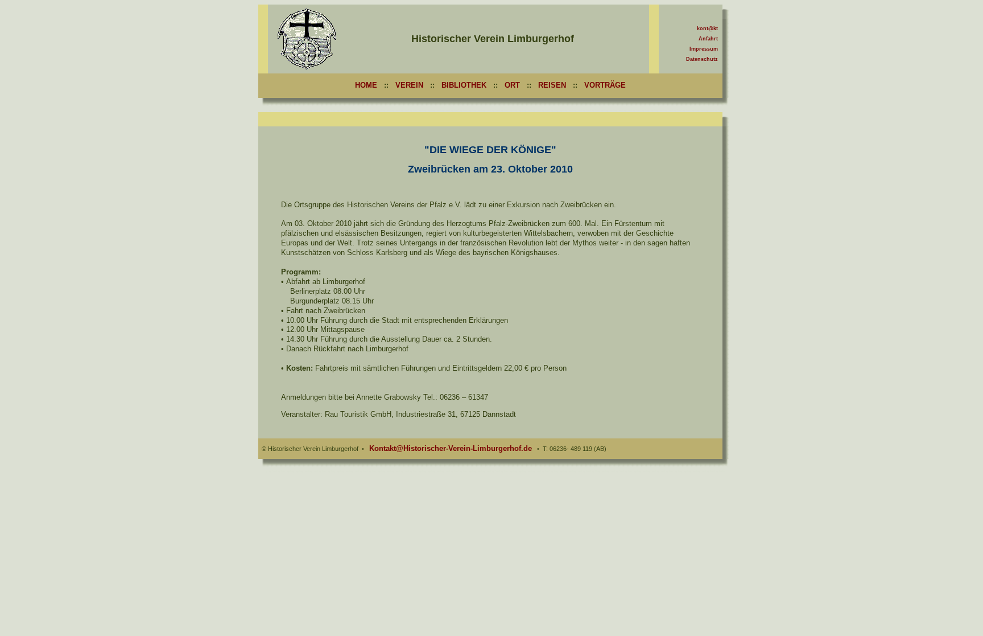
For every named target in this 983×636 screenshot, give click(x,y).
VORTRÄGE (605, 85)
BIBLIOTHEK (463, 85)
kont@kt (707, 28)
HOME (366, 85)
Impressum (703, 49)
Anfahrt (708, 39)
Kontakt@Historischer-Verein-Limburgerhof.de (450, 448)
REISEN (552, 85)
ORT (512, 85)
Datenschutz (702, 59)
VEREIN (409, 85)
